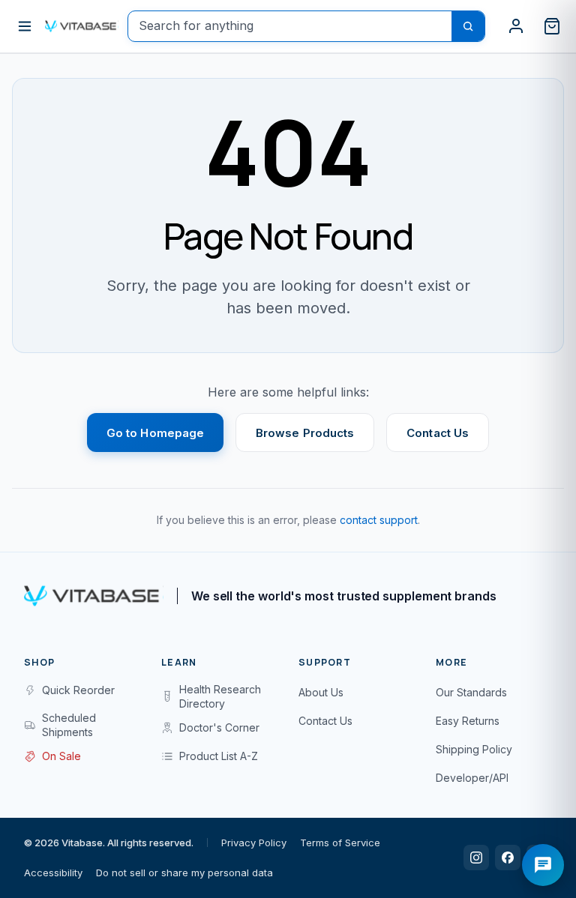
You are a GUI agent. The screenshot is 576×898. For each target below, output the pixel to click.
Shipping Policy (474, 749)
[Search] (468, 26)
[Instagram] (476, 857)
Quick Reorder (78, 690)
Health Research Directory (220, 697)
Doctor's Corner (219, 727)
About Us (321, 692)
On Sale (61, 756)
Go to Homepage (155, 433)
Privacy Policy (253, 843)
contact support (379, 519)
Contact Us (437, 433)
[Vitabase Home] (82, 26)
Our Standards (471, 692)
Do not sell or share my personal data (184, 873)
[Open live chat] (543, 865)
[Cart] (552, 26)
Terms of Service (340, 843)
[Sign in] (516, 26)
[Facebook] (507, 857)
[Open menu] (24, 26)
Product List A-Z (218, 756)
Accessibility (53, 873)
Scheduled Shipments (69, 725)
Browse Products (305, 433)
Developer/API (472, 777)
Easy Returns (468, 720)
